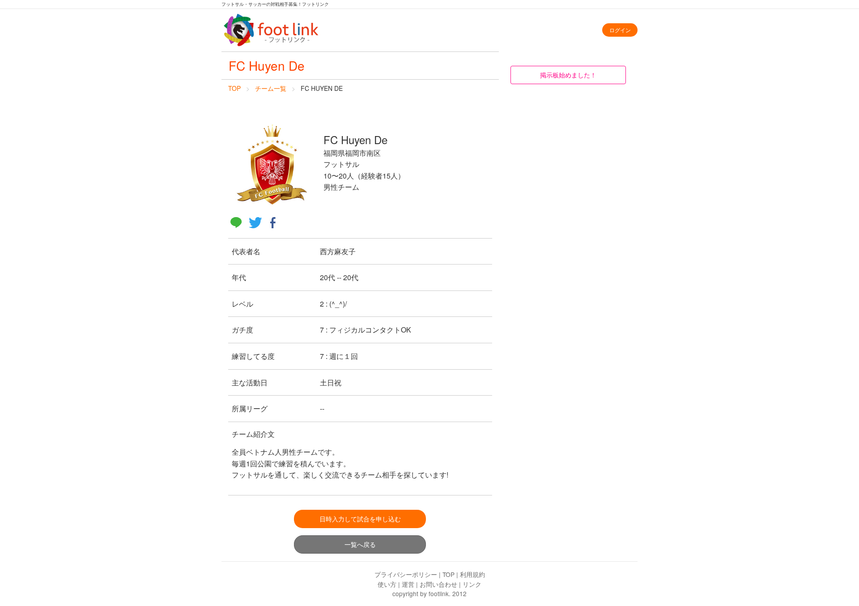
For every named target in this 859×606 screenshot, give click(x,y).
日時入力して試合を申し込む (360, 518)
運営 (408, 584)
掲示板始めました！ (568, 74)
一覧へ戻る (360, 544)
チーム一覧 (270, 88)
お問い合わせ (438, 584)
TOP (234, 88)
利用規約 (472, 574)
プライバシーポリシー (405, 574)
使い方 (387, 584)
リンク (472, 584)
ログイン (620, 30)
